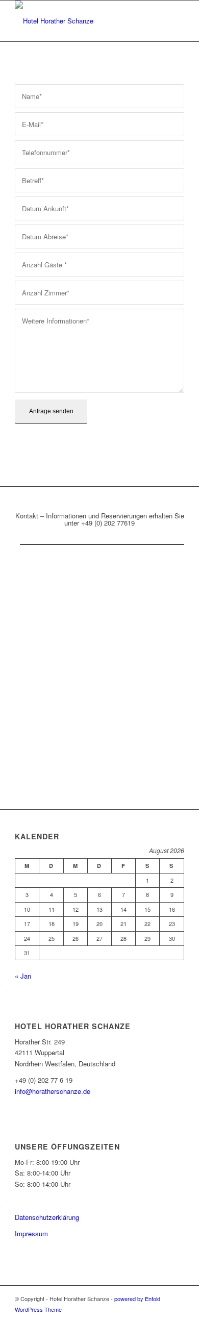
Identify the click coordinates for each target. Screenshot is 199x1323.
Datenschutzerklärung (47, 1217)
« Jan (23, 976)
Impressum (31, 1233)
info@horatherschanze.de (52, 1091)
